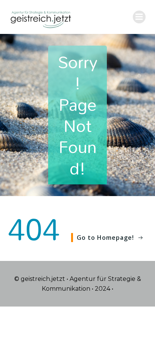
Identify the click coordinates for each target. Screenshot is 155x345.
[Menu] (139, 17)
